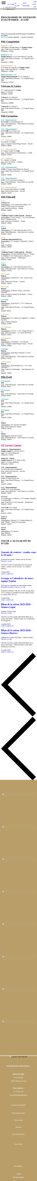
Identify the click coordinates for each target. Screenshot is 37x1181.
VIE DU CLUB (6, 561)
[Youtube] (27, 1153)
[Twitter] (9, 25)
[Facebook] (3, 25)
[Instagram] (21, 1153)
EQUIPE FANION (7, 587)
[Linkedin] (14, 25)
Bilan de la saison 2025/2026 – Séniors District (16, 631)
